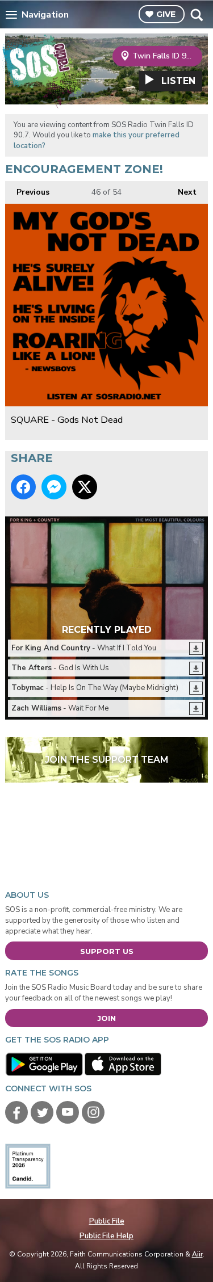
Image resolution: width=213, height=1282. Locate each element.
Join (106, 1018)
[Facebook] (16, 1112)
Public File (106, 1221)
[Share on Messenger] (53, 486)
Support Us (106, 951)
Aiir (197, 1254)
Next (181, 192)
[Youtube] (67, 1112)
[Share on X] (84, 486)
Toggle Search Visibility (196, 15)
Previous (27, 192)
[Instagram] (93, 1112)
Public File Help (106, 1236)
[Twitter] (42, 1112)
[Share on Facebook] (23, 486)
